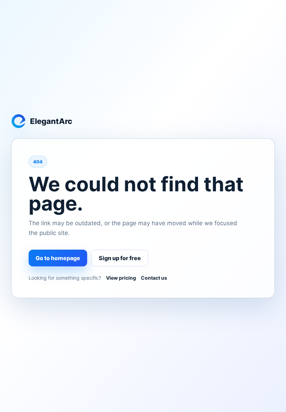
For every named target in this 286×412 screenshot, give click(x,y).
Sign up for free (120, 258)
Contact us (154, 278)
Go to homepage (58, 258)
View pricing (121, 278)
